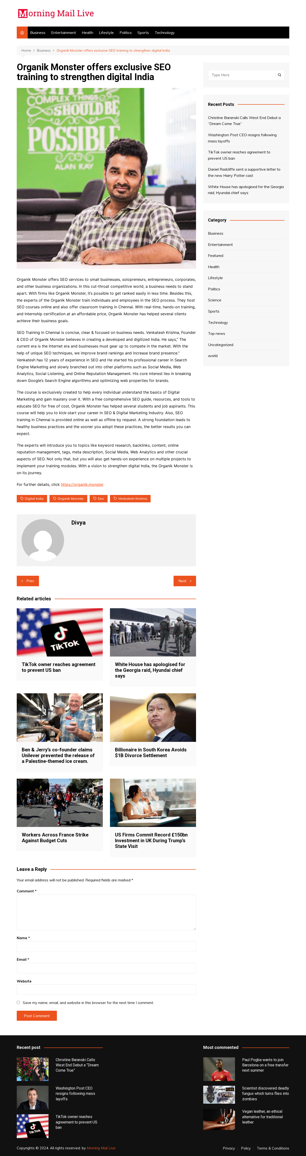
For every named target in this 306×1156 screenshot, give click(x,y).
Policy (246, 1148)
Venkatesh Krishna (132, 498)
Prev (30, 581)
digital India (34, 498)
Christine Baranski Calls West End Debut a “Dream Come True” (244, 120)
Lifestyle (106, 32)
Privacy (229, 1148)
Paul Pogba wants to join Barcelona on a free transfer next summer (265, 1065)
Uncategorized (220, 344)
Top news (216, 333)
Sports (143, 32)
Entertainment (63, 32)
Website (24, 981)
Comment (27, 891)
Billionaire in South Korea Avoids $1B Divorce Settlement (151, 752)
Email (23, 959)
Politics (126, 32)
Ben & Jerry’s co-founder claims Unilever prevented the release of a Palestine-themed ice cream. (58, 755)
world (213, 355)
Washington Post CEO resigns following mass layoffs (242, 137)
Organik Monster (71, 498)
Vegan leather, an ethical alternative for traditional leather (262, 1116)
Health (87, 32)
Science (214, 300)
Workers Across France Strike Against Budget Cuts (55, 837)
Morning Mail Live (101, 1148)
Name (23, 938)
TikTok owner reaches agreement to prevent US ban (58, 667)
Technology (165, 32)
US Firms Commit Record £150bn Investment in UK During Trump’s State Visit (151, 840)
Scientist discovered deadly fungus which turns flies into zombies (265, 1093)
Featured (215, 255)
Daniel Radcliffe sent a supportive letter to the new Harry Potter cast (244, 172)
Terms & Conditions (273, 1148)
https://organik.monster (82, 484)
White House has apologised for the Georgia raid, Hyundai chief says (150, 670)
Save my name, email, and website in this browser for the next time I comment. (88, 1002)
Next (182, 581)
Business (37, 32)
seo (101, 498)
